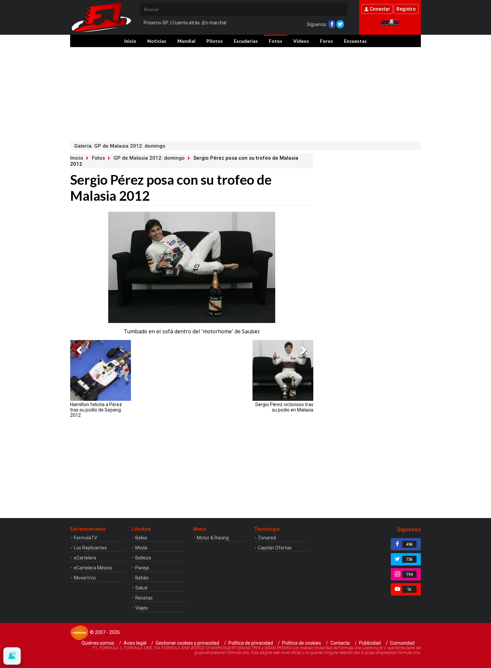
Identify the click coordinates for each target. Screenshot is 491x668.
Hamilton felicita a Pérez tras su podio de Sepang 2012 (96, 410)
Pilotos (214, 41)
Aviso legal (135, 643)
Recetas (144, 598)
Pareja (142, 567)
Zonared (267, 537)
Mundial (186, 41)
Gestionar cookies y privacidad (187, 643)
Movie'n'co (85, 577)
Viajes (141, 608)
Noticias (156, 41)
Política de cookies (301, 643)
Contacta (340, 643)
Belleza (143, 557)
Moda (141, 547)
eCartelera (85, 557)
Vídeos (301, 41)
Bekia (141, 537)
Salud (141, 588)
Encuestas (355, 41)
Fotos (275, 41)
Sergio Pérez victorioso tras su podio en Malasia (284, 407)
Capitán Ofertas (275, 547)
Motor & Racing (213, 537)
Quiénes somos (97, 643)
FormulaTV (85, 537)
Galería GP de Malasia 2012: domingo (119, 146)
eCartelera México (93, 567)
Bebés (142, 577)
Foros (326, 41)
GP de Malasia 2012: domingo (149, 158)
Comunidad (402, 643)
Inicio (130, 41)
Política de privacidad (250, 643)
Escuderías (246, 41)
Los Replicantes (90, 547)
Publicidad (370, 643)
